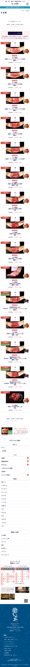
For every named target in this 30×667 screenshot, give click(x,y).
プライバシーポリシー (9, 644)
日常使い (3, 471)
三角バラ (3, 505)
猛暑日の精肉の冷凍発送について (15, 7)
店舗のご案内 (7, 650)
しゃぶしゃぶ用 (5, 538)
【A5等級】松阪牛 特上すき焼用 (15, 284)
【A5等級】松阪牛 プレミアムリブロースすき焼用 (15, 109)
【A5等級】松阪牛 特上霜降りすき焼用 (15, 184)
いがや (15, 454)
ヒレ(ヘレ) (4, 492)
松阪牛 (3, 458)
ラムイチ (3, 512)
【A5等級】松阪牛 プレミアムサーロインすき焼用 (15, 59)
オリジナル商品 (5, 475)
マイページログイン (9, 641)
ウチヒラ (3, 519)
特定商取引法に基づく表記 (10, 646)
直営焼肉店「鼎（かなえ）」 (11, 655)
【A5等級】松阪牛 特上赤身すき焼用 (15, 209)
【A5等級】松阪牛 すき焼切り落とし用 (15, 407)
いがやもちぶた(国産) (7, 468)
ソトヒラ (3, 522)
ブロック (3, 551)
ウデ (2, 509)
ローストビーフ (5, 554)
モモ (2, 515)
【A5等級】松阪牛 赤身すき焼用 (15, 234)
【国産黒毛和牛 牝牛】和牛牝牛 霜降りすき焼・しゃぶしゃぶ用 (15, 358)
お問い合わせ (7, 648)
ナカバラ (3, 499)
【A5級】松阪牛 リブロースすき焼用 (15, 134)
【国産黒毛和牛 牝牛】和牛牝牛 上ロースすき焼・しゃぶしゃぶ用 (15, 308)
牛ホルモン (4, 464)
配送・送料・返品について (10, 639)
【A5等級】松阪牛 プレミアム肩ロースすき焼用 (15, 159)
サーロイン (4, 488)
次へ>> (16, 26)
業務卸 (15, 478)
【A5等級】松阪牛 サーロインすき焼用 (15, 84)
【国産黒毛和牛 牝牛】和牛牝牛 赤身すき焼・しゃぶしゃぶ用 (15, 383)
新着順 (12, 24)
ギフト (3, 447)
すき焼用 (3, 535)
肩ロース (3, 482)
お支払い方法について (9, 637)
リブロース (4, 485)
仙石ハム (15, 444)
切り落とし (4, 548)
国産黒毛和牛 (4, 461)
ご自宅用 (3, 451)
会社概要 (6, 652)
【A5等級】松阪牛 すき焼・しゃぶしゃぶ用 (15, 333)
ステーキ (3, 541)
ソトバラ (3, 502)
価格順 (8, 24)
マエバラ (3, 495)
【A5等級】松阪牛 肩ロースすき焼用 (15, 259)
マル (2, 526)
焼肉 (2, 545)
